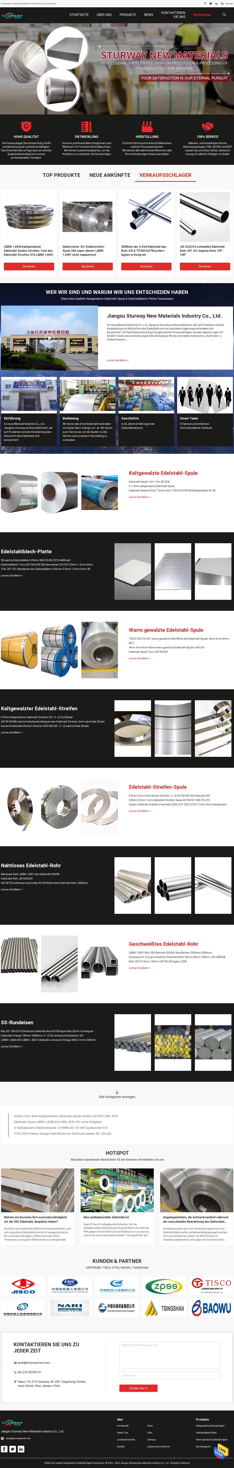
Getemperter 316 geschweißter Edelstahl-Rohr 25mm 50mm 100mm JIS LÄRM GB (177, 957)
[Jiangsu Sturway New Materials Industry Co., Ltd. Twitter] (210, 3)
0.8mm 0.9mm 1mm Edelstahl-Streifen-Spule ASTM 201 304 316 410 (169, 800)
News (150, 1426)
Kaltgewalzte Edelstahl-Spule (163, 473)
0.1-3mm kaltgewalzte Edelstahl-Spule (151, 486)
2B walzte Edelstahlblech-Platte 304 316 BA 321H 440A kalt (36, 560)
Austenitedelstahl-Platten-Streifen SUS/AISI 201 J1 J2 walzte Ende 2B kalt (45, 726)
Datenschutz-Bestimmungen (159, 1446)
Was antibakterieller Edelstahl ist (106, 1217)
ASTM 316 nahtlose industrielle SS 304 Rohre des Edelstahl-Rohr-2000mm (44, 882)
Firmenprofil (123, 1426)
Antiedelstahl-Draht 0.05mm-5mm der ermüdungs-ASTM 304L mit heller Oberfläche (71, 1128)
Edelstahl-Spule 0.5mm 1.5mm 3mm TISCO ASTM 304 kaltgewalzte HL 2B (28, 250)
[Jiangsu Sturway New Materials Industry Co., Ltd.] (13, 15)
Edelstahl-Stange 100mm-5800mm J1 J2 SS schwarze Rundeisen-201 (42, 1035)
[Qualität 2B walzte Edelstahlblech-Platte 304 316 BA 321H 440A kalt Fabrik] (132, 571)
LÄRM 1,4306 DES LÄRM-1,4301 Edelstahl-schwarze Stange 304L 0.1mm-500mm (48, 1039)
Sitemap (151, 1439)
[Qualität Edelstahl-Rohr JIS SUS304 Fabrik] (173, 885)
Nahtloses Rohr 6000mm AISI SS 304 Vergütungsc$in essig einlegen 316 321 (66, 1116)
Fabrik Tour (122, 1432)
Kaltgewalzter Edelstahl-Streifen (39, 709)
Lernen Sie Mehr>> (118, 360)
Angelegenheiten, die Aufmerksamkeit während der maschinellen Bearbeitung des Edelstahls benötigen (195, 1220)
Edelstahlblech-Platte (26, 552)
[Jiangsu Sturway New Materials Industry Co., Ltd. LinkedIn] (216, 3)
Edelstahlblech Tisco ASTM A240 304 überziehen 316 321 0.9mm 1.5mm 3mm (47, 564)
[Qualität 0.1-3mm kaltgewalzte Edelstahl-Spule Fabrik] (59, 493)
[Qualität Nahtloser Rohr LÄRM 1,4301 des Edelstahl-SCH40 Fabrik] (132, 885)
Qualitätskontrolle (126, 1439)
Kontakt (121, 1446)
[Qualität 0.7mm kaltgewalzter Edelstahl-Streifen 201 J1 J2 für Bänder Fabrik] (132, 728)
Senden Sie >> (138, 1388)
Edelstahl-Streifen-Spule (158, 787)
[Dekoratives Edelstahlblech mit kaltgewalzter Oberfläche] (49, 338)
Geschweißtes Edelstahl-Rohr (163, 944)
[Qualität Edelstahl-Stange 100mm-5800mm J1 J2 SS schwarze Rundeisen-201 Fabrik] (173, 1042)
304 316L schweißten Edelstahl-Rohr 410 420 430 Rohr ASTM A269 (59, 1122)
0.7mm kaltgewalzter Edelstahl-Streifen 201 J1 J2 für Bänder (37, 717)
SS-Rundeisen (17, 1022)
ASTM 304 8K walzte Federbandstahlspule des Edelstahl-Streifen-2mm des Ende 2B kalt (204, 250)
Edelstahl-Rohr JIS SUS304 (16, 878)
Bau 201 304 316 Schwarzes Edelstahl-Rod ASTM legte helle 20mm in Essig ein (47, 1031)
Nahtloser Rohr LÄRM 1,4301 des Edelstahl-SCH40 (30, 874)
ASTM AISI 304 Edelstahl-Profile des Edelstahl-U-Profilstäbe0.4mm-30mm (65, 1133)
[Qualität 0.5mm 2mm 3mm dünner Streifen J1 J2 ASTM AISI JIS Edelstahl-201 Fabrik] (19, 807)
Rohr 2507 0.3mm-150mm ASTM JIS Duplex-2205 (158, 961)
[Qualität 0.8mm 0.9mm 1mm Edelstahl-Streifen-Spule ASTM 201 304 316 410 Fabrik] (59, 807)
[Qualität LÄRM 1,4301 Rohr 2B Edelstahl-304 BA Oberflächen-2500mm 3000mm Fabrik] (19, 964)
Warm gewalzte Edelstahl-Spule (166, 630)
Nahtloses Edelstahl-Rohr (31, 866)
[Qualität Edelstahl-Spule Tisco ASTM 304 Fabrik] (99, 650)
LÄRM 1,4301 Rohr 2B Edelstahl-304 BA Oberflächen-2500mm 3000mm (170, 952)
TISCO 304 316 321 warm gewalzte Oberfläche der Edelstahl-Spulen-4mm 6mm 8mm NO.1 (86, 250)
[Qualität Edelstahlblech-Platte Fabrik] (117, 68)
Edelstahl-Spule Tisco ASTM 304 (148, 651)
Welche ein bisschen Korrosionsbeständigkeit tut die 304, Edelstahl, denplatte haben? (35, 1219)
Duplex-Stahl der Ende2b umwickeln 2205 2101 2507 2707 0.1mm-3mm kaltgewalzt (178, 804)
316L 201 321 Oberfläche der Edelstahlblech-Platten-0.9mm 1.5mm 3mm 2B (142, 250)
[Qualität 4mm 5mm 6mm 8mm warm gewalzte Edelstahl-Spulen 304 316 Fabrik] (59, 650)
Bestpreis (29, 266)
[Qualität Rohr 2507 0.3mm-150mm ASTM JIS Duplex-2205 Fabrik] (99, 964)
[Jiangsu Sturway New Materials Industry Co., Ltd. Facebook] (205, 3)
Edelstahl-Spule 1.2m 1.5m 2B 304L (149, 481)
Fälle (149, 1432)
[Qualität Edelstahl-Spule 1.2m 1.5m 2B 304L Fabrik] (19, 493)
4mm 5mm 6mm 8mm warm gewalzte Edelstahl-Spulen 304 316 (167, 647)
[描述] (224, 14)
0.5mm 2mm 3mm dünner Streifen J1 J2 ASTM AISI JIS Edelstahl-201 (169, 795)
